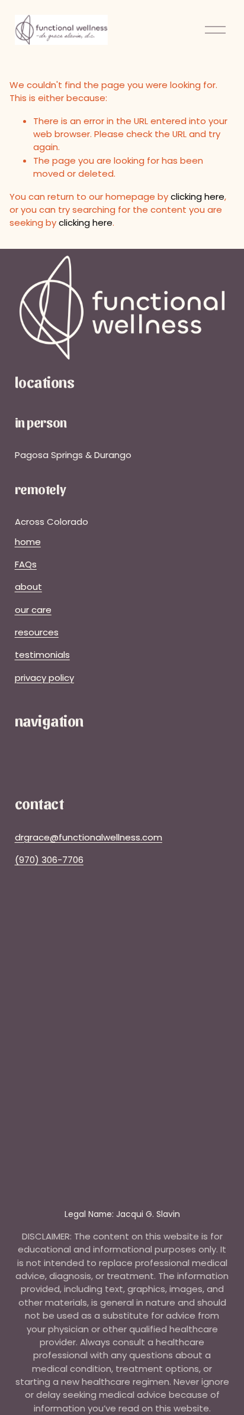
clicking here (197, 196)
